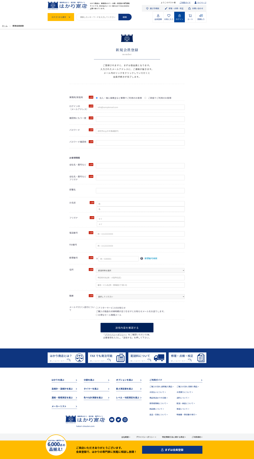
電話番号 (73, 232)
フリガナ (73, 217)
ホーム (5, 25)
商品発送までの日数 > (158, 397)
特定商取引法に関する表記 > (174, 437)
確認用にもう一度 (77, 117)
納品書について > (156, 409)
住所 (71, 269)
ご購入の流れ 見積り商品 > (188, 386)
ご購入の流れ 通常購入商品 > (161, 386)
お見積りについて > (185, 392)
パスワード (74, 129)
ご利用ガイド (185, 2)
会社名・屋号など (77, 164)
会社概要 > (125, 437)
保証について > (183, 409)
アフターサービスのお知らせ (112, 307)
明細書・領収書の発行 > (187, 414)
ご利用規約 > (197, 437)
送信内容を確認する (127, 327)
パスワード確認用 (77, 141)
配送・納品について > (186, 403)
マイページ (201, 2)
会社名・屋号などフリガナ (77, 178)
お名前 (72, 202)
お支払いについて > (157, 392)
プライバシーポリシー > (146, 437)
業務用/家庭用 (76, 97)
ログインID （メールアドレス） (78, 108)
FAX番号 (73, 244)
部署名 (72, 189)
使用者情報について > (158, 403)
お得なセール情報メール (109, 314)
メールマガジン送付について (82, 309)
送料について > (183, 397)
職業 (71, 295)
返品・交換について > (158, 414)
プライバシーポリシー (115, 334)
